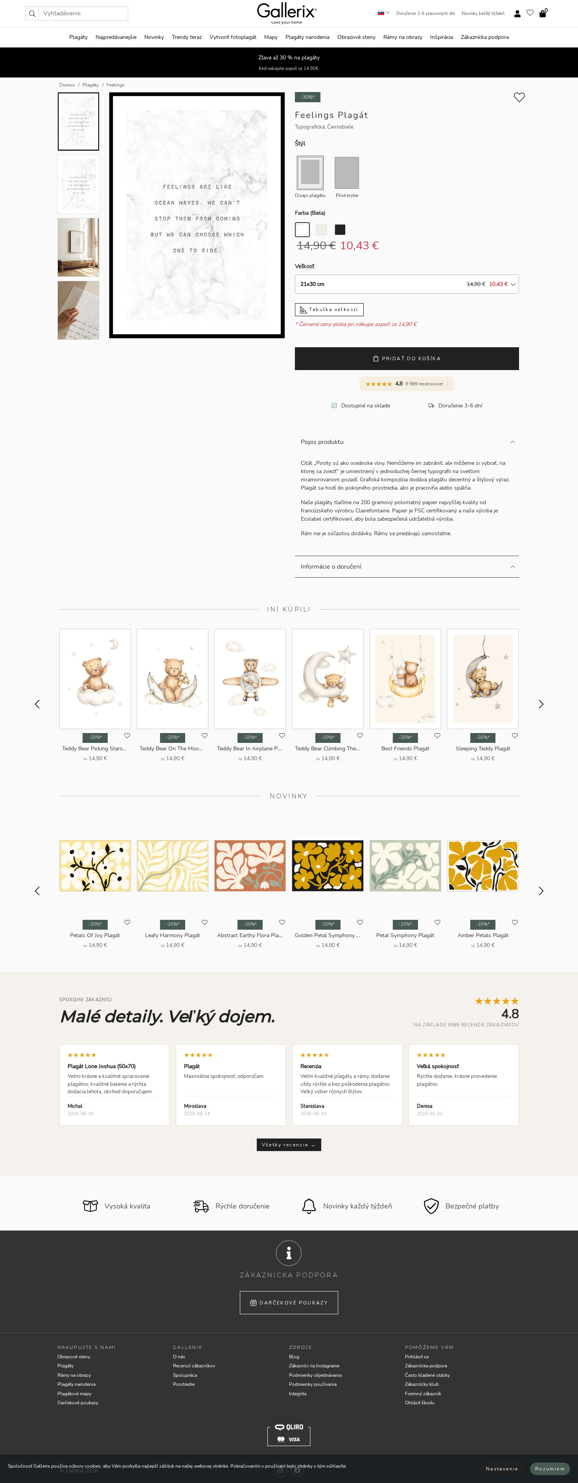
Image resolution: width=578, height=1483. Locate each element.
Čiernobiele (340, 127)
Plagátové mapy (74, 1394)
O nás (179, 1357)
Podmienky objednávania (315, 1375)
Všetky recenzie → (289, 1145)
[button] (32, 13)
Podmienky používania (313, 1384)
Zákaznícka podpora (485, 37)
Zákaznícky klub (422, 1384)
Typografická (310, 127)
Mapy (271, 37)
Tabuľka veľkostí (333, 309)
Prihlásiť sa (417, 1357)
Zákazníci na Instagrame (314, 1366)
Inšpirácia (441, 37)
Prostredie (184, 1384)
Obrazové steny (356, 37)
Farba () (310, 213)
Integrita (297, 1394)
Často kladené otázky (427, 1375)
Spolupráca (185, 1375)
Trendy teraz (187, 37)
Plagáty (78, 37)
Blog (294, 1357)
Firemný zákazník (423, 1394)
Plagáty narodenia (307, 37)
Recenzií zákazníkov (194, 1366)
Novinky (154, 37)
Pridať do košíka (411, 359)
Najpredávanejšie (116, 37)
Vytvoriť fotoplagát (233, 37)
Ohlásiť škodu (419, 1403)
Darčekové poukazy (294, 1303)
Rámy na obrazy (402, 37)
